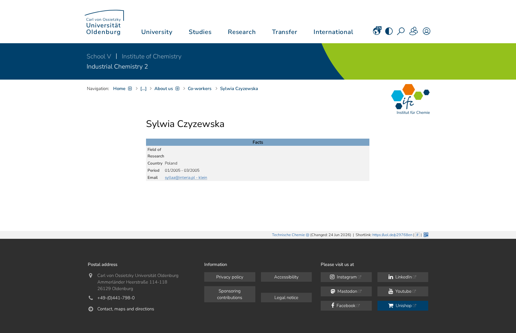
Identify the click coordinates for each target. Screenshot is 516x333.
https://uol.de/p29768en (392, 235)
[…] (143, 89)
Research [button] (242, 32)
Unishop (403, 306)
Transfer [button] (284, 32)
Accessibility (286, 277)
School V (100, 56)
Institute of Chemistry (152, 56)
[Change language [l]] (377, 33)
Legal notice (286, 298)
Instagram (346, 277)
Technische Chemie (288, 235)
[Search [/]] (401, 33)
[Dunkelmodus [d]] (389, 33)
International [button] (333, 32)
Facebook (345, 306)
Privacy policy (229, 277)
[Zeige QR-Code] (425, 234)
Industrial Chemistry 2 (117, 66)
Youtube (402, 291)
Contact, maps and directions (125, 309)
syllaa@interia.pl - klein (186, 177)
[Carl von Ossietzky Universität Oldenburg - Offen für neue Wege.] (104, 21)
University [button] (156, 32)
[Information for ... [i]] (413, 33)
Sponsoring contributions (229, 294)
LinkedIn (403, 277)
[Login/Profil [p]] (426, 33)
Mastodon (346, 291)
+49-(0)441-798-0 (116, 298)
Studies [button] (200, 32)
